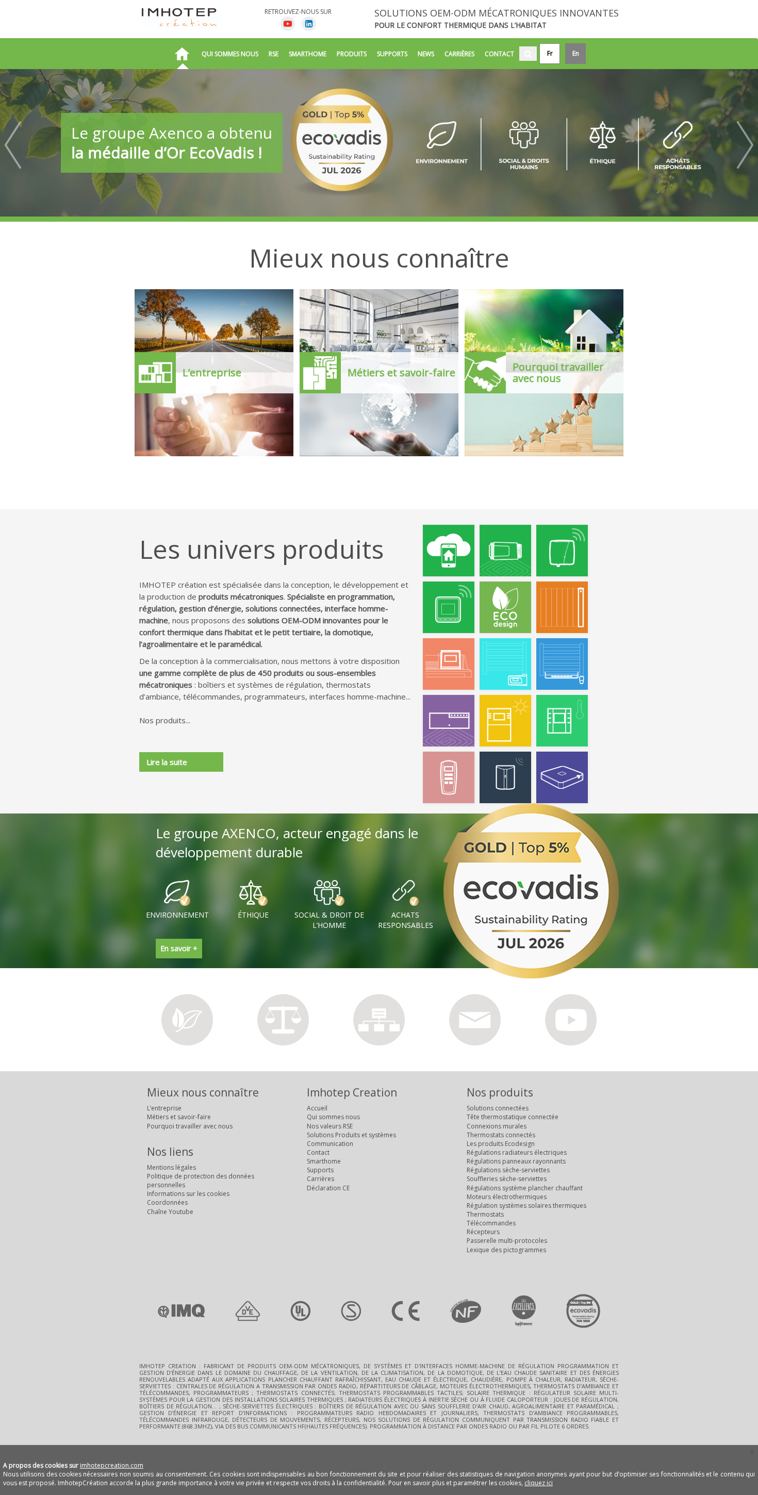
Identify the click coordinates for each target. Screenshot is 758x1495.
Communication (330, 1143)
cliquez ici (538, 1483)
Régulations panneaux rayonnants (516, 1161)
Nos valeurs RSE (330, 1126)
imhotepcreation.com (111, 1465)
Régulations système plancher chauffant (525, 1188)
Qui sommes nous (230, 53)
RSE (273, 53)
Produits (352, 53)
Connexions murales (496, 1126)
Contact (499, 53)
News (426, 53)
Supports (392, 53)
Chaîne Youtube (170, 1211)
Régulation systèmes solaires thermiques (526, 1205)
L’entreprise (164, 1108)
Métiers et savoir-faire (179, 1116)
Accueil (317, 1108)
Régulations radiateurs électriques (517, 1152)
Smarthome (307, 53)
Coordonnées (167, 1202)
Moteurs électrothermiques (507, 1196)
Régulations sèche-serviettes (508, 1170)
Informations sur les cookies (188, 1193)
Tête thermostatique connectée (512, 1116)
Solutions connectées (498, 1108)
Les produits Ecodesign (501, 1143)
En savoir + (178, 948)
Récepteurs (483, 1231)
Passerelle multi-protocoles (507, 1240)
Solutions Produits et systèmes (351, 1135)
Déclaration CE (328, 1188)
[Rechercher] (528, 53)
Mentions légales (171, 1167)
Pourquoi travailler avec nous (190, 1126)
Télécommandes (491, 1223)
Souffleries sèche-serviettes (507, 1178)
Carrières (459, 53)
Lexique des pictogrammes (506, 1249)
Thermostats (485, 1214)
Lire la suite (166, 762)
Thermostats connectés (501, 1135)
